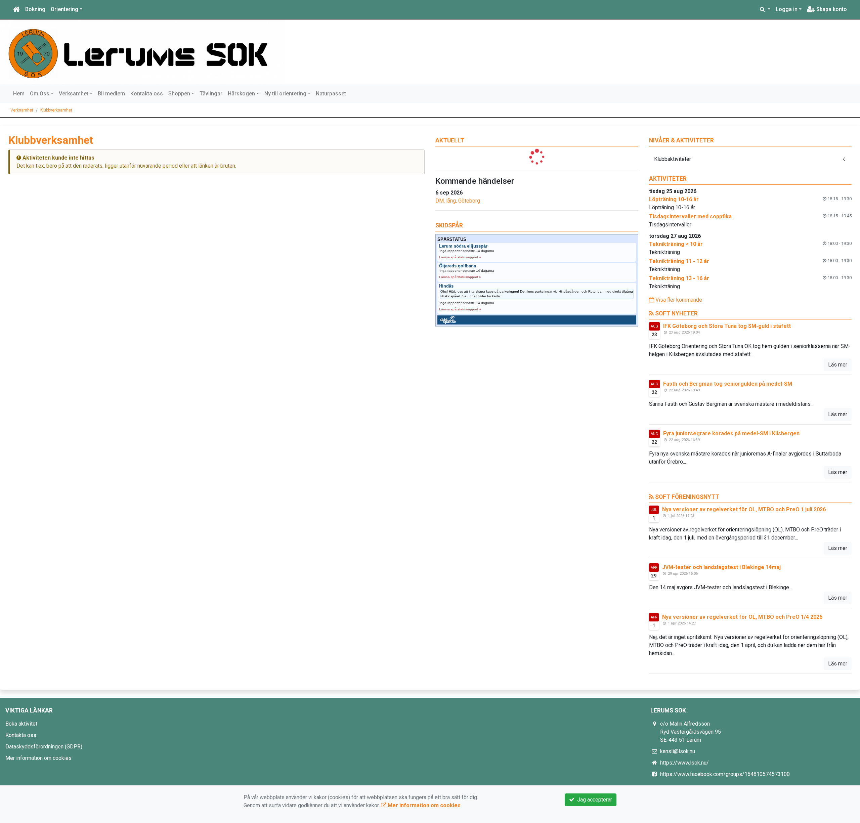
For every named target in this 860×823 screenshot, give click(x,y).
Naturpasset (331, 93)
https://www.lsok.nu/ (684, 763)
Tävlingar (211, 93)
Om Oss (39, 93)
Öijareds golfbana (457, 266)
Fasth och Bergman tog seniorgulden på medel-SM (727, 384)
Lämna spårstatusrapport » (460, 257)
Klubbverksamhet (56, 110)
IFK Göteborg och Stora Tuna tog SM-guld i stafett (727, 326)
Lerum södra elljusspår (463, 246)
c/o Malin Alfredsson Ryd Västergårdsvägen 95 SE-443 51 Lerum (690, 732)
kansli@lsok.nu (677, 751)
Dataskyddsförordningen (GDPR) (43, 746)
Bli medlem (111, 93)
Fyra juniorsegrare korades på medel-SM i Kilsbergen (731, 433)
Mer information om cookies (38, 758)
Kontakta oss (146, 93)
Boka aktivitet (21, 724)
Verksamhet (73, 93)
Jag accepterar (593, 799)
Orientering (64, 9)
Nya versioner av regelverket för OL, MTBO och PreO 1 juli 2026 (744, 509)
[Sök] (765, 9)
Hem (19, 93)
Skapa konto (831, 9)
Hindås (446, 286)
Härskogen (241, 93)
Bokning (35, 9)
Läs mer (837, 364)
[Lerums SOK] (145, 51)
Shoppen (179, 93)
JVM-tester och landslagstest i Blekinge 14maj (721, 567)
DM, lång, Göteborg (457, 201)
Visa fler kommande (678, 300)
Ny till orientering (285, 93)
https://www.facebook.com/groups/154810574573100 (725, 774)
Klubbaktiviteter (672, 159)
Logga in (787, 9)
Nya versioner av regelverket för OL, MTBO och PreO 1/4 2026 (742, 617)
